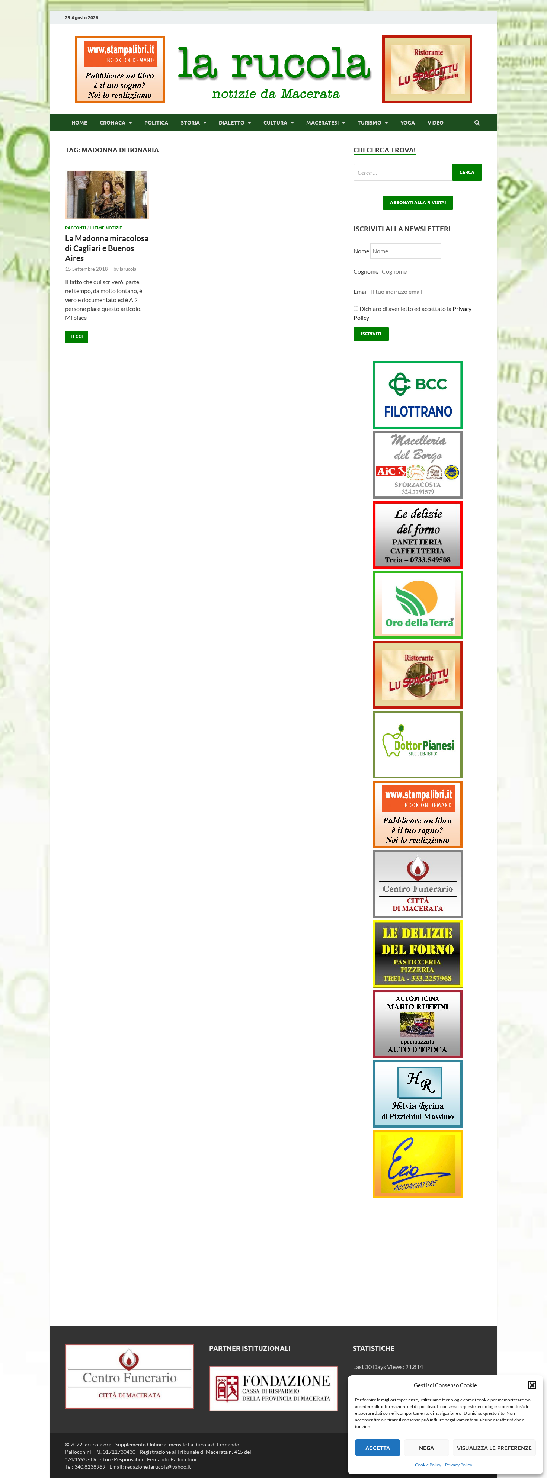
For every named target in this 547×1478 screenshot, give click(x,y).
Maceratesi (322, 123)
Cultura (275, 123)
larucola (128, 269)
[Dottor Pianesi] (418, 776)
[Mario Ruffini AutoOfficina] (418, 1055)
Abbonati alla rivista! (418, 202)
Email (361, 291)
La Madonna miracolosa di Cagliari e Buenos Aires (106, 248)
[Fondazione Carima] (273, 1409)
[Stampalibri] (120, 100)
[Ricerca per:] (418, 172)
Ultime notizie (106, 228)
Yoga (407, 123)
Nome (361, 250)
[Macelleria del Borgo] (418, 496)
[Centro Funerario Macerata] (129, 1406)
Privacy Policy (458, 1465)
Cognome (366, 271)
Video (436, 123)
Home (79, 123)
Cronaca (112, 123)
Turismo (369, 123)
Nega (426, 1448)
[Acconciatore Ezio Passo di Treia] (418, 1195)
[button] (532, 1385)
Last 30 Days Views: (379, 1366)
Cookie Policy (428, 1465)
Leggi (74, 335)
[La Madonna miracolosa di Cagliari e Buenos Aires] (107, 198)
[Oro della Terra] (418, 636)
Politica (156, 123)
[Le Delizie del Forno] (418, 566)
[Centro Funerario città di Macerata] (418, 915)
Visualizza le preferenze (494, 1448)
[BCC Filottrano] (418, 426)
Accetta (377, 1448)
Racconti (75, 228)
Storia (190, 123)
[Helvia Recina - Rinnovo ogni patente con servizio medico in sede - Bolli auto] (418, 1125)
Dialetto (231, 123)
